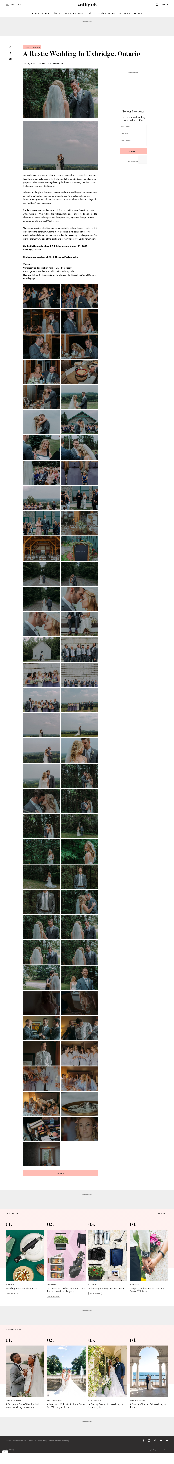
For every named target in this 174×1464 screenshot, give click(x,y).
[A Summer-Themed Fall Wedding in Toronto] (149, 1371)
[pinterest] (155, 1440)
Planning (57, 13)
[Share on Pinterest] (10, 47)
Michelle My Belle (66, 271)
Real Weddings (40, 13)
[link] (87, 4)
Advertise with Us (19, 1440)
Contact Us (32, 1440)
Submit (133, 151)
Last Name (125, 133)
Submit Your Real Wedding (59, 1440)
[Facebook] (10, 53)
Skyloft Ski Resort (63, 267)
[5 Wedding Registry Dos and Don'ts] (107, 1255)
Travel (91, 13)
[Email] (10, 59)
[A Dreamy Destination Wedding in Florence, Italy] (107, 1371)
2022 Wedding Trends (130, 13)
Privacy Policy (151, 1450)
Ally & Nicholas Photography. (63, 257)
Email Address (127, 140)
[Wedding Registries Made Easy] (25, 1255)
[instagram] (149, 1440)
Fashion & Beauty (75, 13)
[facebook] (143, 1440)
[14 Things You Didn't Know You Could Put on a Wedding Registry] (66, 1255)
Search (8, 1440)
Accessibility (42, 1440)
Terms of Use (163, 1450)
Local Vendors (106, 13)
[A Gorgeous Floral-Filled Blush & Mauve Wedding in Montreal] (25, 1371)
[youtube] (167, 1440)
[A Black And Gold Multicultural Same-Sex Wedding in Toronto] (66, 1371)
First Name (125, 126)
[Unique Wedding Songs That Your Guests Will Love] (149, 1255)
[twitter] (161, 1440)
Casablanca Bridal (44, 271)
